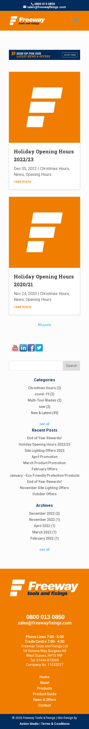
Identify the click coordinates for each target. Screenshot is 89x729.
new (44, 407)
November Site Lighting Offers (44, 488)
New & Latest (44, 413)
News (19, 174)
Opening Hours (38, 174)
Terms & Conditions (55, 724)
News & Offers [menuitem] (44, 700)
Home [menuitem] (44, 677)
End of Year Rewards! (44, 438)
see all (44, 424)
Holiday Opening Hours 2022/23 (44, 444)
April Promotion (45, 457)
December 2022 (44, 513)
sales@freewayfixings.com (44, 622)
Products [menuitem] (44, 688)
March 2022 (44, 532)
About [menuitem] (44, 683)
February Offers (44, 469)
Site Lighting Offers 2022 (45, 451)
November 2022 (44, 520)
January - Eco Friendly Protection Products (44, 475)
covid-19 (44, 394)
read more (22, 181)
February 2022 (44, 538)
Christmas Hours (54, 168)
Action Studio (29, 724)
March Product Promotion (44, 463)
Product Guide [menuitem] (44, 694)
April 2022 (44, 526)
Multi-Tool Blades (45, 400)
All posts (44, 325)
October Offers (44, 494)
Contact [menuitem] (44, 705)
